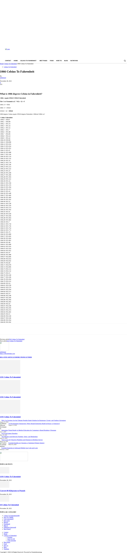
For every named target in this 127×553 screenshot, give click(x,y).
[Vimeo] (123, 44)
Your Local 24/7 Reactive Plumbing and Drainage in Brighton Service (22, 440)
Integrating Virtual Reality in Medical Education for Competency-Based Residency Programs (28, 430)
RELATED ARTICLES (7, 357)
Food (5, 544)
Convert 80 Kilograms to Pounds (12, 491)
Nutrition (6, 549)
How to (6, 545)
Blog (5, 547)
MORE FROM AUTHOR (23, 357)
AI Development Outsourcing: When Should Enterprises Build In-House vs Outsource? (34, 423)
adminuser (3, 77)
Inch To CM (11, 539)
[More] (30, 87)
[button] (125, 60)
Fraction (9, 537)
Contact (6, 532)
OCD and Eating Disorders (9, 433)
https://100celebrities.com (7, 353)
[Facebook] (116, 44)
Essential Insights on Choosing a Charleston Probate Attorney (26, 443)
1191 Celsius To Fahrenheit (10, 377)
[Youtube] (126, 44)
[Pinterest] (16, 87)
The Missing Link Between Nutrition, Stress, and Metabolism (19, 436)
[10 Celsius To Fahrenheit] (4, 501)
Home (2, 64)
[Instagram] (118, 44)
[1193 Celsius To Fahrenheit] (10, 413)
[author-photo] (4, 350)
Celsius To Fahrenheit (10, 64)
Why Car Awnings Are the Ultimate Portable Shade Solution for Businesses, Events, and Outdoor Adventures (33, 420)
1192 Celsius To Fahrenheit (10, 397)
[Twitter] (121, 44)
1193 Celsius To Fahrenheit (10, 417)
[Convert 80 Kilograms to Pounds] (4, 487)
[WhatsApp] (23, 87)
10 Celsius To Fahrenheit (9, 505)
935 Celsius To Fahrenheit (14, 341)
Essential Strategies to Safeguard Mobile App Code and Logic (19, 448)
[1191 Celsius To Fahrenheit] (10, 373)
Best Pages (7, 542)
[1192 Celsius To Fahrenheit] (10, 393)
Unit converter (11, 540)
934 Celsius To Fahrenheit (16, 339)
